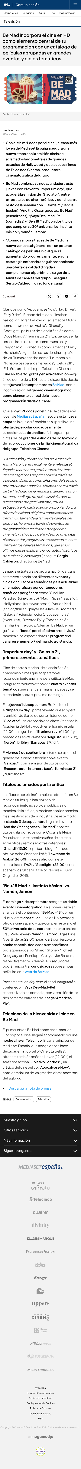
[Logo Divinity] (40, 1225)
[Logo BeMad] (40, 1291)
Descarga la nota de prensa (29, 1088)
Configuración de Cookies (41, 1403)
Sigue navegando (18, 1150)
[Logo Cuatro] (40, 1212)
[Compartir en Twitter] (58, 296)
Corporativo (11, 13)
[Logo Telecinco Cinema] (40, 1317)
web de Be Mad (37, 971)
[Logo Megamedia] (42, 1437)
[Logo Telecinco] (40, 1199)
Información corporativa (41, 1393)
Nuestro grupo (15, 1120)
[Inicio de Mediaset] (7, 5)
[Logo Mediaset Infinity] (40, 1186)
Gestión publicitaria (40, 1413)
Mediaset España (30, 416)
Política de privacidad (40, 1398)
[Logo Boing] (40, 1264)
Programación (67, 13)
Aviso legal (40, 1387)
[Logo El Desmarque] (40, 1238)
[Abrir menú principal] (75, 5)
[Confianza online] (40, 1455)
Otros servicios (16, 1130)
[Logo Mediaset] (40, 1169)
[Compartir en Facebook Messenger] (66, 296)
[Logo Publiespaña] (40, 1356)
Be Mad (58, 384)
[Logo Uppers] (40, 1304)
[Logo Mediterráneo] (40, 1369)
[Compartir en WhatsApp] (49, 296)
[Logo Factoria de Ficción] (40, 1251)
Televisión (28, 13)
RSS (40, 1418)
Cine (52, 13)
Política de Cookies (40, 1408)
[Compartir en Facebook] (75, 296)
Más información (17, 1140)
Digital (41, 13)
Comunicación (27, 4)
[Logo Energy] (40, 1278)
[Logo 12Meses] (40, 1330)
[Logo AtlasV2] (41, 1343)
